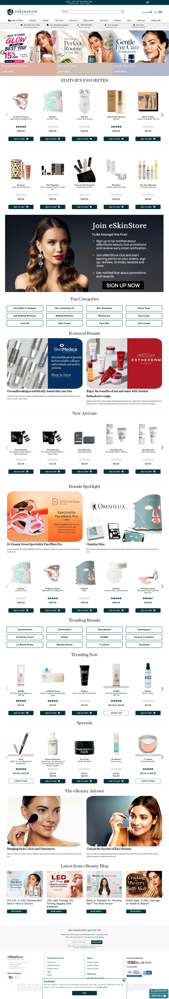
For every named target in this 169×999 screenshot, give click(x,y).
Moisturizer (104, 316)
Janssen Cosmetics (144, 637)
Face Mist (104, 323)
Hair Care (104, 20)
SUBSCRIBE (97, 942)
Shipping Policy (53, 965)
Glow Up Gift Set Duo (21, 186)
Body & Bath (88, 20)
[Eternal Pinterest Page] (98, 978)
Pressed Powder (148, 760)
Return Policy (53, 969)
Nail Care (141, 20)
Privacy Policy (93, 962)
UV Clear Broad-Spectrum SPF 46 (21, 693)
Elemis (64, 637)
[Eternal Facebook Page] (88, 978)
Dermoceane (116, 760)
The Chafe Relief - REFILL (116, 451)
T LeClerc (104, 645)
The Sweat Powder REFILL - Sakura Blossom (21, 452)
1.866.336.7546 (160, 991)
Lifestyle (117, 20)
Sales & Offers (17, 20)
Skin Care (59, 20)
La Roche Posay (25, 645)
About (90, 958)
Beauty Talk (156, 20)
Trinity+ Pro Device (85, 118)
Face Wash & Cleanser (24, 308)
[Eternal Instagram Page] (95, 978)
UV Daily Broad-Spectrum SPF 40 (116, 693)
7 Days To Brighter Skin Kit (148, 118)
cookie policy (102, 987)
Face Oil (25, 323)
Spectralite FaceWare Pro (21, 118)
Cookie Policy (92, 965)
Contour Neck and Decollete (116, 590)
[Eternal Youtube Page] (102, 978)
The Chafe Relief (148, 451)
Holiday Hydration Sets (116, 186)
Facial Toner (144, 308)
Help (49, 972)
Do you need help (84, 27)
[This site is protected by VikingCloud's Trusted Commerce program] (134, 973)
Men (129, 20)
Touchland (144, 645)
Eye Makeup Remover (25, 316)
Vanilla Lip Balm (84, 760)
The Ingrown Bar (84, 451)
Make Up (73, 20)
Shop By (32, 20)
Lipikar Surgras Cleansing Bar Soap (52, 693)
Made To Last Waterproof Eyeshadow (21, 761)
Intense (116, 118)
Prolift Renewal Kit (84, 186)
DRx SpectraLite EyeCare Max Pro (148, 591)
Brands (46, 20)
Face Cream (144, 323)
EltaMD (104, 637)
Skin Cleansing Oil (64, 308)
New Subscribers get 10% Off (84, 930)
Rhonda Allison (64, 645)
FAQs (49, 975)
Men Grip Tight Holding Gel (84, 692)
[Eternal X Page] (91, 978)
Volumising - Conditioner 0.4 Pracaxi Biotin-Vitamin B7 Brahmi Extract (53, 762)
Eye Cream (144, 316)
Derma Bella (64, 629)
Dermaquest (144, 629)
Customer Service (55, 958)
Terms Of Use (92, 969)
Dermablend (104, 629)
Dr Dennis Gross (25, 637)
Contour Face (53, 118)
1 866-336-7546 (86, 25)
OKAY (84, 993)
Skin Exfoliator (104, 308)
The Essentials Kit (148, 186)
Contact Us (52, 962)
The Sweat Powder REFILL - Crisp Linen (53, 452)
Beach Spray (148, 692)
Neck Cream (64, 323)
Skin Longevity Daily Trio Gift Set (53, 187)
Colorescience (25, 629)
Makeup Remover (64, 316)
